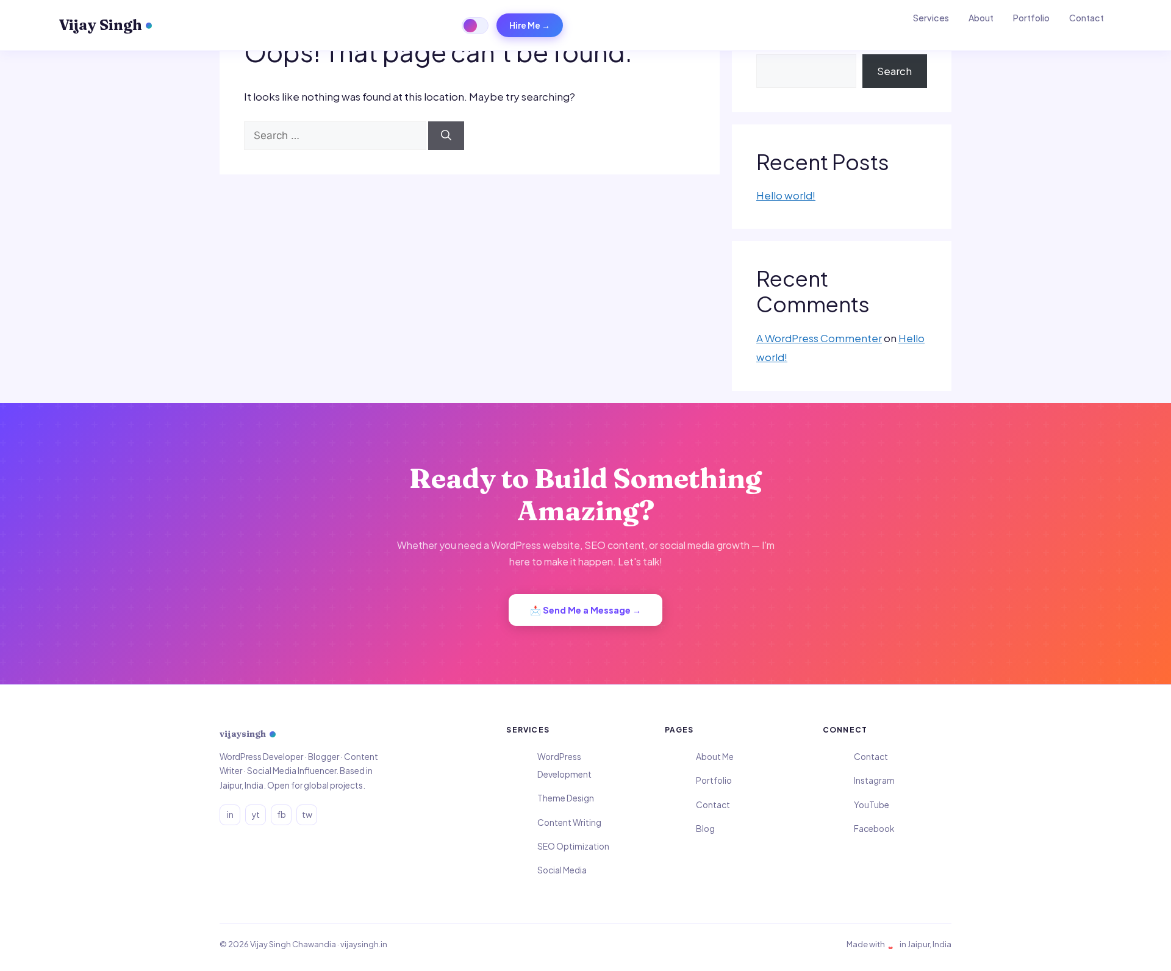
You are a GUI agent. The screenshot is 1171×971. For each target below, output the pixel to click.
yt (256, 814)
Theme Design (565, 798)
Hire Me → (529, 25)
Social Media (562, 870)
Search (894, 70)
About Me (715, 756)
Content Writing (569, 822)
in (230, 814)
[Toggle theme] (475, 25)
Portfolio (1031, 17)
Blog (705, 828)
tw (307, 814)
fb (281, 814)
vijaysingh (243, 733)
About (981, 17)
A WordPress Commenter (819, 338)
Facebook (874, 828)
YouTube (871, 805)
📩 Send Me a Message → (585, 609)
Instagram (874, 780)
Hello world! (785, 195)
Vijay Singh (100, 25)
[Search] (446, 136)
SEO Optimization (573, 846)
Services (931, 17)
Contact (1086, 17)
